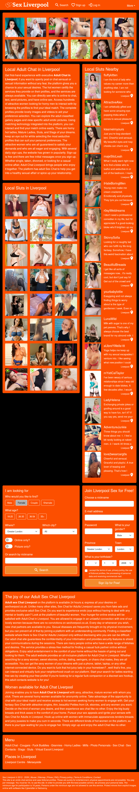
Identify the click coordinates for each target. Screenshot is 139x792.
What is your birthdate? (98, 557)
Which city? (49, 525)
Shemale (47, 502)
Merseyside (34, 762)
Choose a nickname (97, 497)
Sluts (30, 749)
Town (118, 543)
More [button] (130, 5)
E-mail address (94, 511)
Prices (50, 777)
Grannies (56, 745)
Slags (21, 749)
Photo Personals (101, 745)
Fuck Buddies (41, 745)
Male (9, 502)
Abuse (33, 777)
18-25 (10, 516)
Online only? (22, 540)
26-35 (21, 516)
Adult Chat (11, 745)
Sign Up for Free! (109, 583)
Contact (97, 777)
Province (90, 543)
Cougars (25, 745)
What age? (11, 510)
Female (21, 502)
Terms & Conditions (83, 777)
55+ (42, 516)
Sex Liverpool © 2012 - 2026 (16, 777)
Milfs (85, 745)
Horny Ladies (72, 745)
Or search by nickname (19, 554)
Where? (10, 525)
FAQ (56, 777)
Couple (34, 502)
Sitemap (42, 777)
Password (91, 525)
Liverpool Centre (15, 762)
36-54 (32, 516)
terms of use (105, 570)
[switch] (9, 540)
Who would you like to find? (21, 496)
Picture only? (22, 546)
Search (41, 570)
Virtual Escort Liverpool (49, 749)
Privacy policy (66, 777)
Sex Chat (118, 745)
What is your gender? (122, 527)
